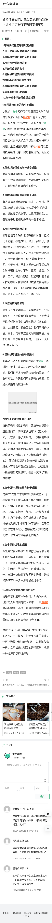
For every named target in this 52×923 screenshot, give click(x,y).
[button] (49, 719)
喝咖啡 (26, 117)
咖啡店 (44, 602)
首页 (13, 12)
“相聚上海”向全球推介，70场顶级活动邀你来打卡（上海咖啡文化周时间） (38, 684)
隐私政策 (27, 913)
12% (48, 828)
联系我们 (17, 913)
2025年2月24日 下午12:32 (24, 858)
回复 (36, 831)
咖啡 (15, 111)
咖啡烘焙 (20, 12)
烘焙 (41, 361)
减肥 (28, 12)
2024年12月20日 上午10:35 (24, 890)
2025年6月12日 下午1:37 (23, 831)
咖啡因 (37, 146)
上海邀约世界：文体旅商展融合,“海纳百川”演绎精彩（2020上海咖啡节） (13, 684)
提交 (42, 796)
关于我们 (6, 913)
